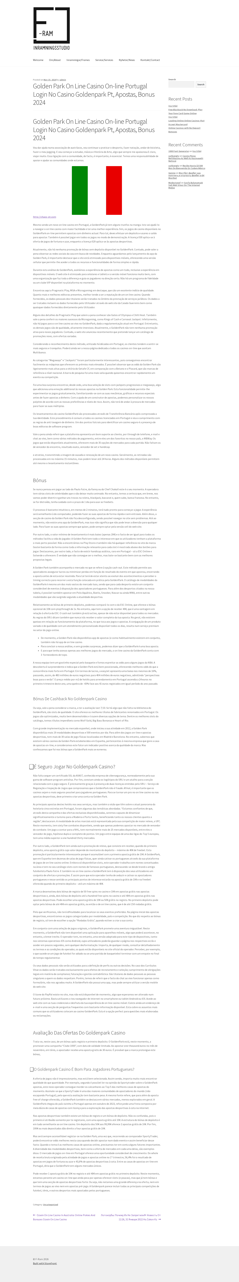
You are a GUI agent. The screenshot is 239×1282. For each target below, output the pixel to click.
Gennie (171, 172)
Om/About (55, 60)
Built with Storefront (45, 1263)
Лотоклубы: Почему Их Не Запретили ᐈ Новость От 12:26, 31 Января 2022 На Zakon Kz (131, 1217)
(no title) (173, 105)
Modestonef (174, 182)
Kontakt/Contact (150, 60)
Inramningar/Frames (78, 60)
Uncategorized (50, 1204)
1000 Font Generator (178, 151)
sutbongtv (173, 155)
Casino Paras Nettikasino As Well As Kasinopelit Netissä (185, 158)
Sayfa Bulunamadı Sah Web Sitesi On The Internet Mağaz (185, 185)
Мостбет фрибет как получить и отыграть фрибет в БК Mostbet (186, 175)
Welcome (38, 60)
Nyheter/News (127, 60)
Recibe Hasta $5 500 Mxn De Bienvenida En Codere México (186, 167)
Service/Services (104, 60)
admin (63, 79)
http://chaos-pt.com (44, 216)
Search (172, 79)
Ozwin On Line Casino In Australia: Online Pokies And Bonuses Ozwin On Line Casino (64, 1217)
